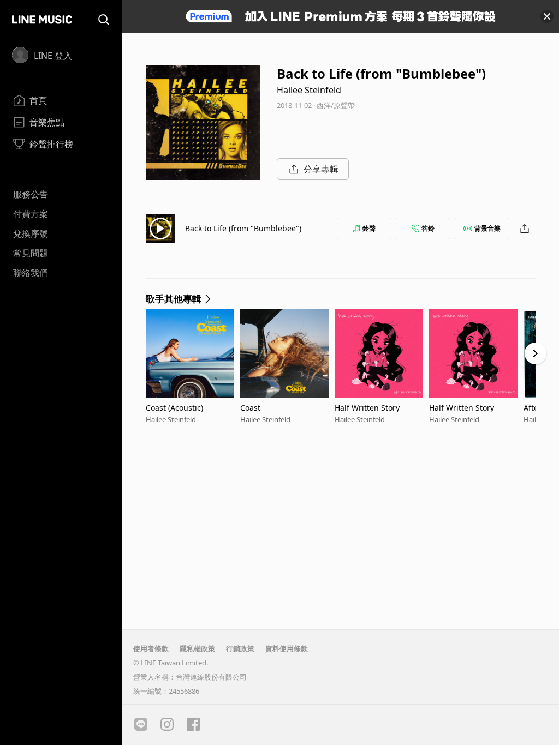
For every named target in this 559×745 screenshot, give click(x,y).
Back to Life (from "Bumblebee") (243, 228)
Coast (250, 407)
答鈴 (428, 228)
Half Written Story (367, 407)
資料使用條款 (286, 648)
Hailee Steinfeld (309, 90)
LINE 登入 (53, 56)
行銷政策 (240, 648)
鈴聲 (369, 228)
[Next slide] (535, 353)
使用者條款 (151, 648)
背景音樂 (487, 228)
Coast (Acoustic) (174, 407)
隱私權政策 (197, 648)
